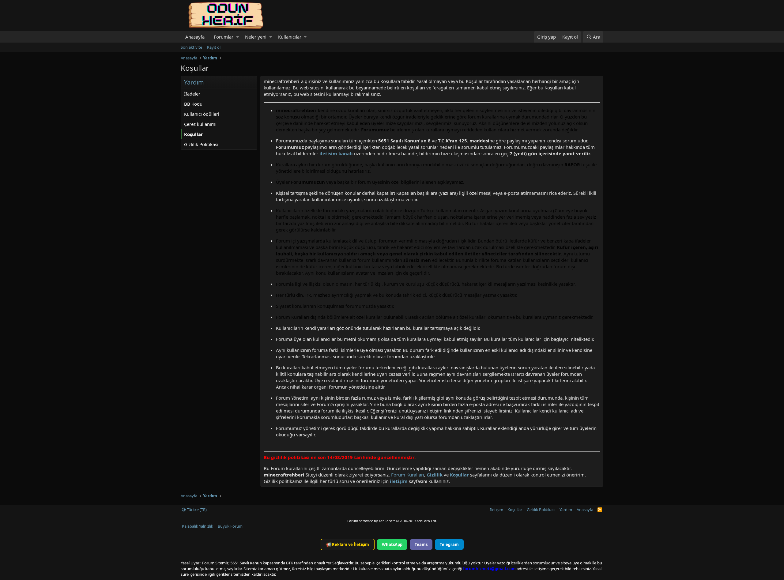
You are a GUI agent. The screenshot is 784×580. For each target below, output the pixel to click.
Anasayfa (195, 37)
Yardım (566, 509)
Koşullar (193, 134)
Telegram (449, 544)
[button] (237, 37)
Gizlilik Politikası (201, 144)
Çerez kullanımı (200, 124)
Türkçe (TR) (196, 509)
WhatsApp (392, 544)
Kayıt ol (214, 47)
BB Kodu (193, 104)
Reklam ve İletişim (347, 544)
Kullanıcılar (289, 37)
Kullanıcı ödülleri (201, 114)
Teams (421, 544)
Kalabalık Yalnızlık (197, 526)
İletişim (496, 509)
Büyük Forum (230, 526)
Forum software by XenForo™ (392, 520)
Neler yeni (255, 37)
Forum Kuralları (407, 475)
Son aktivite (191, 47)
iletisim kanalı (335, 153)
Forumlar (223, 37)
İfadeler (192, 94)
